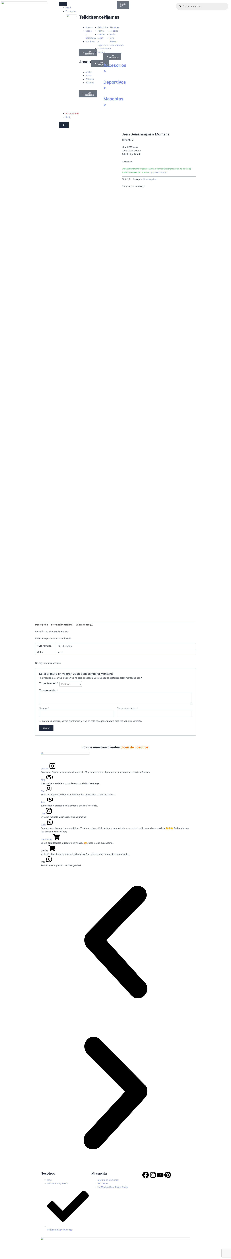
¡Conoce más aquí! (159, 172)
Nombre (44, 708)
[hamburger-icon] (63, 4)
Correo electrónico (127, 708)
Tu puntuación (48, 683)
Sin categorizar (150, 179)
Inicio (68, 7)
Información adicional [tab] (62, 624)
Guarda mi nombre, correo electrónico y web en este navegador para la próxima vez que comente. (91, 721)
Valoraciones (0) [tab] (84, 624)
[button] (115, 942)
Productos (71, 11)
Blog (68, 117)
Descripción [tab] (41, 624)
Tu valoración (48, 690)
